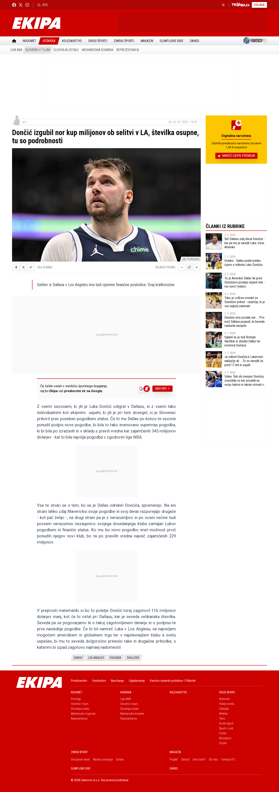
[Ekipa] (63, 23)
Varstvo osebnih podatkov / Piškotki (173, 680)
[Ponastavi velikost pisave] (189, 267)
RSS (45, 5)
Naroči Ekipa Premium (238, 156)
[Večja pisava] (196, 267)
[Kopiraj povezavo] (31, 267)
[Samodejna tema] (223, 5)
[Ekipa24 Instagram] (27, 5)
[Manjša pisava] (182, 267)
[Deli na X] (23, 267)
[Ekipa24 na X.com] (21, 5)
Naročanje (117, 680)
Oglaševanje (137, 680)
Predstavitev (79, 680)
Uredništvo (99, 680)
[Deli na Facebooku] (16, 267)
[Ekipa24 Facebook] (14, 5)
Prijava (259, 5)
